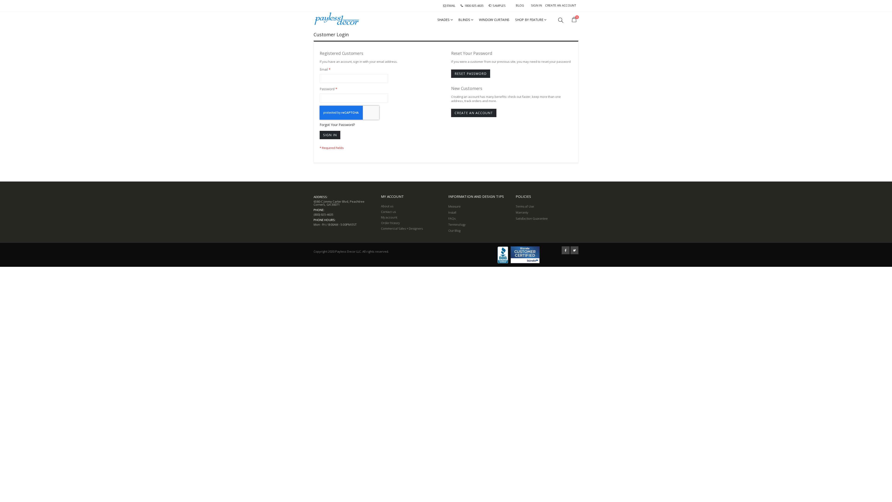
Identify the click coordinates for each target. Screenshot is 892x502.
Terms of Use (525, 206)
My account (389, 217)
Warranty (522, 212)
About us (387, 206)
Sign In (536, 5)
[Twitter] (574, 250)
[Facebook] (566, 250)
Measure (454, 206)
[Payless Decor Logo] (337, 19)
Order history (390, 223)
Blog (520, 5)
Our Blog (454, 230)
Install (452, 212)
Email (450, 5)
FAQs (452, 218)
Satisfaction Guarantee (532, 218)
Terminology (457, 224)
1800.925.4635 (474, 5)
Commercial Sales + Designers (402, 228)
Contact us (388, 212)
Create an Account (560, 5)
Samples (499, 5)
